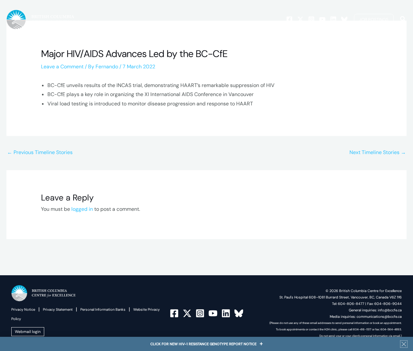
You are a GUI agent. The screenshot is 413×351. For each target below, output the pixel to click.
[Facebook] (289, 19)
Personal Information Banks (103, 309)
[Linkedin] (333, 19)
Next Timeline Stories (377, 152)
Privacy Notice (23, 309)
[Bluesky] (344, 19)
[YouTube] (212, 313)
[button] (374, 19)
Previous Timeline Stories (40, 152)
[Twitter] (300, 19)
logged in (82, 209)
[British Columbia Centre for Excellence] (45, 19)
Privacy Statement (58, 309)
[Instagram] (311, 19)
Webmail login (28, 331)
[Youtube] (322, 19)
